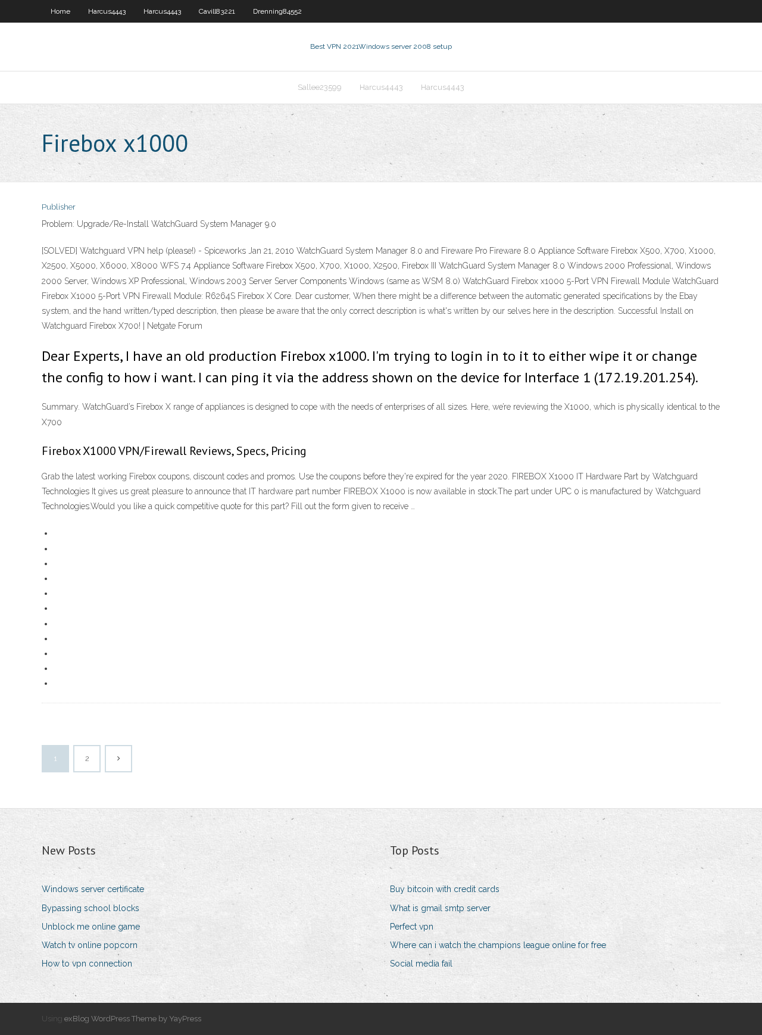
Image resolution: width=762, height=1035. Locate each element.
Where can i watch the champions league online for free (498, 945)
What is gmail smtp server (440, 908)
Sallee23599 (320, 87)
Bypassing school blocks (90, 908)
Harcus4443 (107, 11)
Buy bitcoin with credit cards (444, 889)
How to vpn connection (87, 963)
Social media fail (421, 963)
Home (60, 11)
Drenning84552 (277, 11)
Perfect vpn (411, 926)
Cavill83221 (217, 11)
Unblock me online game (91, 926)
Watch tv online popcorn (90, 945)
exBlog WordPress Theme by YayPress (132, 1018)
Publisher (59, 206)
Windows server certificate (93, 889)
